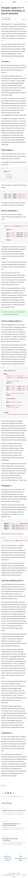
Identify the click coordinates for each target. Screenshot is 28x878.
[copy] (26, 168)
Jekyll (13, 873)
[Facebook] (8, 793)
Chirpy (18, 873)
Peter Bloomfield (6, 19)
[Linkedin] (11, 793)
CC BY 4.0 (15, 796)
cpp (4, 785)
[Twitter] (6, 793)
